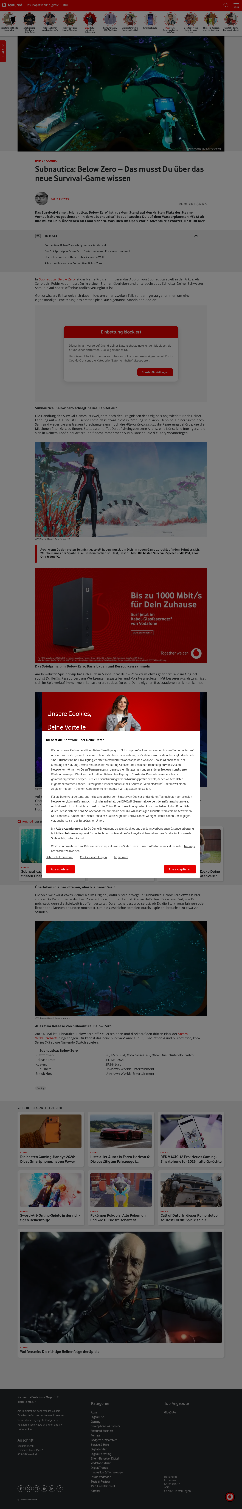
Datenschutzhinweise (59, 857)
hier (107, 760)
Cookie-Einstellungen (93, 857)
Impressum (121, 857)
